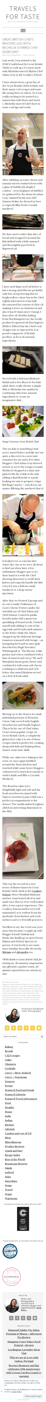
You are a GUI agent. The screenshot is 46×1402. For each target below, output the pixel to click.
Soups (8, 1185)
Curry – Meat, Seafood (18, 1073)
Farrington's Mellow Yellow (19, 989)
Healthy (9, 1107)
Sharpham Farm (7, 1000)
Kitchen (9, 1125)
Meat (8, 1137)
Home (8, 1112)
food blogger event (37, 991)
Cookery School (14, 986)
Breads (9, 1051)
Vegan (8, 1194)
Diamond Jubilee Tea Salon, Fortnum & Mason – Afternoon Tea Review (24, 1334)
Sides (8, 1177)
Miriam (6, 952)
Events (12, 982)
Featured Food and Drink (19, 1090)
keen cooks (17, 995)
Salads (8, 1168)
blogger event (26, 984)
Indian (9, 1120)
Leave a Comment (28, 55)
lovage (34, 995)
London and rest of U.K (18, 1133)
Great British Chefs (33, 993)
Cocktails (10, 1068)
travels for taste (7, 1002)
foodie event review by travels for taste (14, 993)
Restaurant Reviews (16, 1164)
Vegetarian (11, 1198)
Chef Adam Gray (36, 984)
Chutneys (10, 1064)
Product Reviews (14, 1146)
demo (8, 989)
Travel (9, 1189)
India (8, 1116)
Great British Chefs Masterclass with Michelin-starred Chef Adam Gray (20, 45)
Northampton (10, 997)
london (29, 995)
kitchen (23, 995)
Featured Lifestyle (15, 1094)
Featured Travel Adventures (21, 1099)
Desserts (10, 1081)
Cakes (8, 1060)
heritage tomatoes (7, 995)
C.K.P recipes (12, 1055)
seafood (9, 1172)
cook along (5, 986)
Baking (9, 1047)
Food (16, 982)
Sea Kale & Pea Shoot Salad (32, 997)
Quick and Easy (14, 1151)
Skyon (15, 1000)
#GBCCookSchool (16, 984)
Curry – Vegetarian (16, 1077)
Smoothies (11, 1181)
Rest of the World (15, 1159)
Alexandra (22, 952)
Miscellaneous (13, 1142)
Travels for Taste (23, 12)
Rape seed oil (19, 997)
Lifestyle (10, 1129)
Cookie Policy (16, 1392)
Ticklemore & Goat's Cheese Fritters (28, 1000)
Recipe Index (12, 1155)
